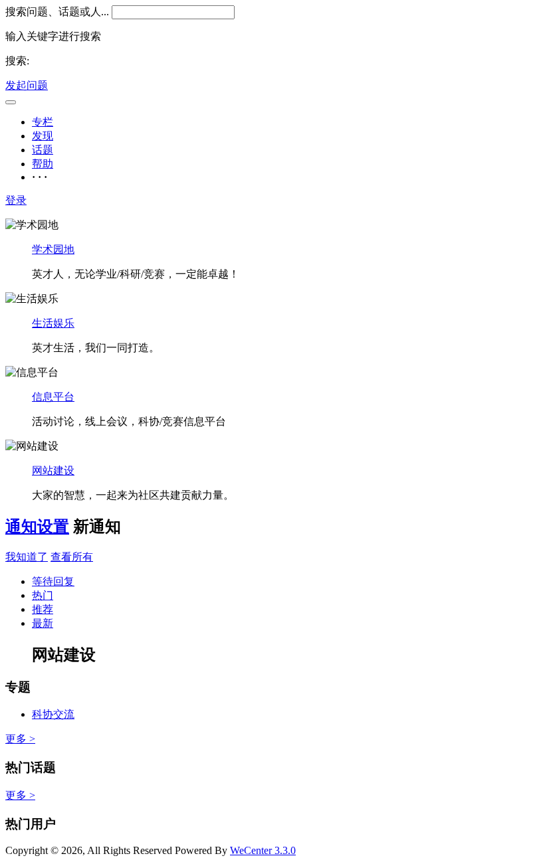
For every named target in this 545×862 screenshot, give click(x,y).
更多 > (20, 738)
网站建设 (53, 470)
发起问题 (26, 85)
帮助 (42, 163)
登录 (16, 200)
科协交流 (53, 714)
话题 (42, 149)
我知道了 (26, 556)
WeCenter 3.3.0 (263, 850)
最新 (42, 623)
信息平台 (53, 396)
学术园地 (53, 249)
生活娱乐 (53, 323)
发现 (42, 135)
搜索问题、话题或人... (57, 11)
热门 (42, 595)
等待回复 (53, 581)
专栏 (42, 122)
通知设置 (37, 526)
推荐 (42, 609)
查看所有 (72, 556)
